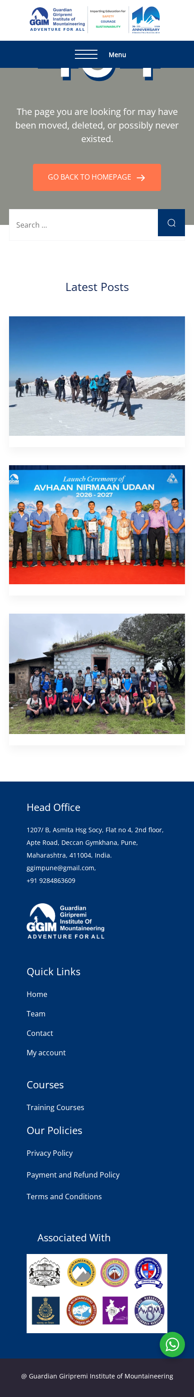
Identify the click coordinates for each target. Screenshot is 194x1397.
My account (46, 1053)
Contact (40, 1033)
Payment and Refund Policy (73, 1175)
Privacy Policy (50, 1153)
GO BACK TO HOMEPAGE (90, 177)
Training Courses (55, 1107)
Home (37, 994)
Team (36, 1014)
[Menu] (86, 54)
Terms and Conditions (64, 1197)
